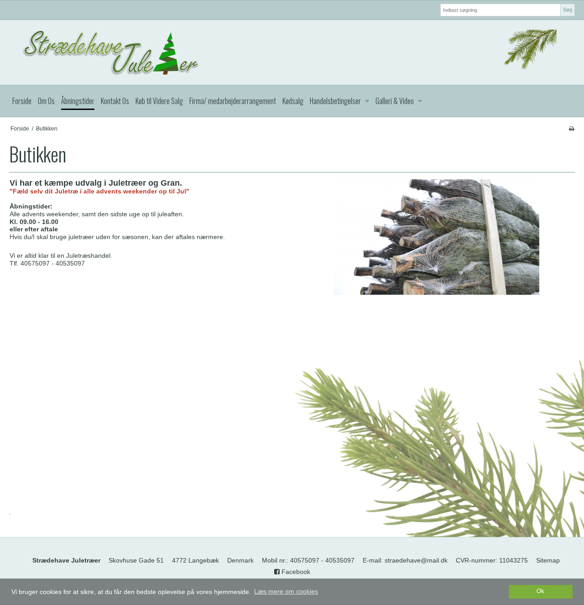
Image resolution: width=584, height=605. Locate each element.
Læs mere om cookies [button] (286, 591)
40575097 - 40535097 (322, 560)
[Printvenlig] (571, 128)
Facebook (295, 571)
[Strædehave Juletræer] (292, 52)
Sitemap (548, 560)
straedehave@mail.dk (416, 560)
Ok (540, 591)
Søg (567, 9)
